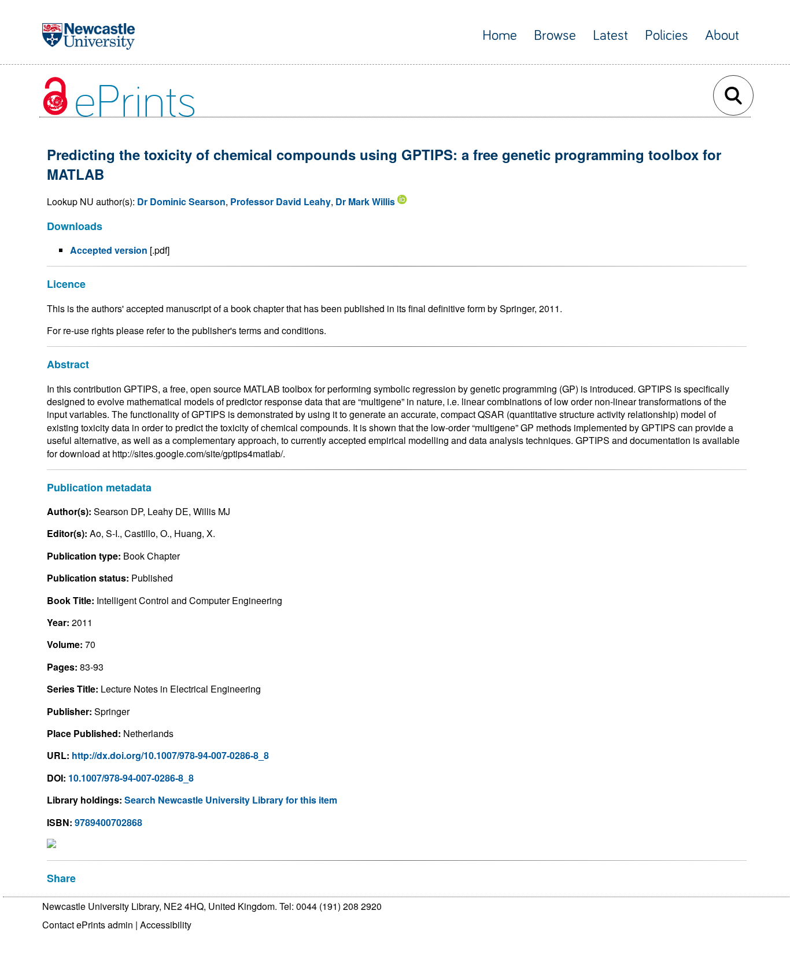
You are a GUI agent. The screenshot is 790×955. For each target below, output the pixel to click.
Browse (555, 35)
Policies (666, 35)
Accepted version (108, 250)
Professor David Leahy (280, 201)
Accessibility (165, 924)
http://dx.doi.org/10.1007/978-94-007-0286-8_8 (170, 755)
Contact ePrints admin (87, 924)
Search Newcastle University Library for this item (230, 799)
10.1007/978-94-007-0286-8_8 (131, 777)
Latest (610, 35)
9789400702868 (108, 822)
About (722, 35)
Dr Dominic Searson (181, 201)
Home (499, 35)
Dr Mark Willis (365, 201)
